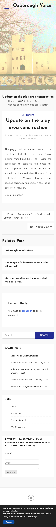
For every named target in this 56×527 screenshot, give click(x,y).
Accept (8, 522)
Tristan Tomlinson (40, 135)
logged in (27, 310)
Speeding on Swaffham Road (24, 355)
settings (33, 516)
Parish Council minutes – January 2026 (29, 379)
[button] (6, 9)
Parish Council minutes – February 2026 (30, 362)
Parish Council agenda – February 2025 (29, 386)
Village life (28, 115)
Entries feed (16, 413)
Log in (13, 406)
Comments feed (18, 420)
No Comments (29, 138)
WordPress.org (18, 427)
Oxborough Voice (32, 5)
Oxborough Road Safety (19, 250)
